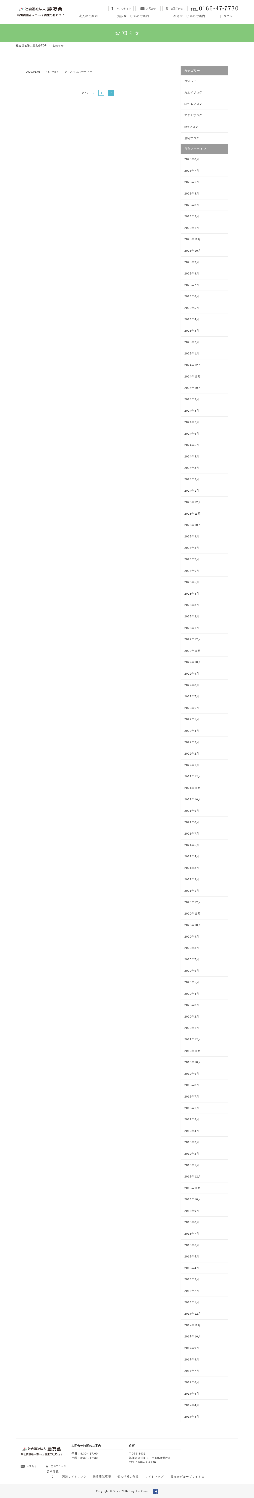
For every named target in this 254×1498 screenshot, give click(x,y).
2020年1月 (191, 1027)
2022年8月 (191, 685)
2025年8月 (191, 273)
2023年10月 (192, 525)
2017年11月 (192, 1325)
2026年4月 (191, 193)
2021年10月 (192, 799)
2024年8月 (191, 410)
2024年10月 (192, 387)
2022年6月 (191, 708)
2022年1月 (191, 765)
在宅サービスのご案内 (189, 16)
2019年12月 (192, 1039)
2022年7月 (191, 696)
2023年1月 (191, 628)
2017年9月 (191, 1348)
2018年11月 (192, 1188)
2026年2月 (191, 216)
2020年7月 (191, 959)
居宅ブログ (191, 138)
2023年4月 (191, 593)
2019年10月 (192, 1062)
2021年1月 (191, 890)
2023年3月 (191, 605)
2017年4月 (191, 1405)
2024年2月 (191, 479)
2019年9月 (191, 1073)
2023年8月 (191, 547)
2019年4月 (191, 1130)
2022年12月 (192, 639)
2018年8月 (191, 1222)
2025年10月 (192, 250)
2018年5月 (191, 1256)
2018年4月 (191, 1268)
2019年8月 (191, 1085)
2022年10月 (192, 662)
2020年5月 (191, 982)
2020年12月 (192, 902)
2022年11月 (192, 650)
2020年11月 (192, 913)
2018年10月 (192, 1199)
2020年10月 (192, 925)
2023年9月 (191, 536)
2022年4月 (191, 730)
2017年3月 (191, 1416)
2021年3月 (191, 867)
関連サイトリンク (74, 1476)
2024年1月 (191, 490)
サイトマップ (154, 1476)
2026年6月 (191, 182)
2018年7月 (191, 1233)
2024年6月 (191, 433)
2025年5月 (191, 307)
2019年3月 (191, 1142)
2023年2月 (191, 616)
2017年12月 (192, 1313)
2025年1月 (191, 353)
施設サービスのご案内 (133, 16)
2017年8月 (191, 1359)
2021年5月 (191, 845)
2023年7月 (191, 559)
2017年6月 (191, 1382)
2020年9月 (191, 936)
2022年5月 (191, 719)
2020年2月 (191, 1016)
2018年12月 (192, 1176)
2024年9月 (191, 399)
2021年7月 (191, 833)
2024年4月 (191, 456)
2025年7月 (191, 285)
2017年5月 (191, 1393)
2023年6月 (191, 570)
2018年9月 (191, 1210)
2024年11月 (192, 376)
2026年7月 (191, 170)
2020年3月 (191, 1005)
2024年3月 (191, 467)
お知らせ (190, 81)
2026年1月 (191, 227)
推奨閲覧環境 (102, 1476)
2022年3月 (191, 742)
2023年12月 (192, 502)
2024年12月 (192, 365)
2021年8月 (191, 822)
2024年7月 (191, 422)
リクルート (231, 15)
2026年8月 (191, 159)
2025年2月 (191, 342)
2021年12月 (192, 776)
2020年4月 (191, 993)
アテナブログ (193, 115)
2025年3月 (191, 330)
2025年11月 (192, 239)
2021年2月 (191, 879)
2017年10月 (192, 1336)
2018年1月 (191, 1302)
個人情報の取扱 (128, 1476)
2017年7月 (191, 1370)
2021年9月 (191, 810)
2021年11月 (192, 787)
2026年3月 (191, 205)
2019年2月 (191, 1153)
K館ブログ (191, 126)
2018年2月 (191, 1290)
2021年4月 (191, 856)
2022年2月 (191, 753)
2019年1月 (191, 1165)
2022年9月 (191, 673)
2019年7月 (191, 1096)
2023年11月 (192, 513)
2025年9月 (191, 262)
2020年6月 (191, 970)
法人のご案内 (88, 16)
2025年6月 (191, 296)
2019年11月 (192, 1050)
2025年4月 (191, 319)
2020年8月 (191, 947)
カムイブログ (193, 92)
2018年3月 (191, 1279)
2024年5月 (191, 445)
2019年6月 (191, 1108)
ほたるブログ (193, 103)
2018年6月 (191, 1245)
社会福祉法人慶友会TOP (31, 45)
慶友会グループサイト (186, 1476)
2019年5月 (191, 1119)
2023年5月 (191, 582)
